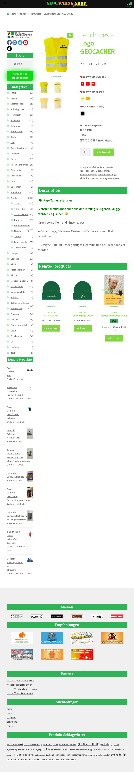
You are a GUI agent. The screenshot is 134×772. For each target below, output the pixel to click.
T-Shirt (17, 203)
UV (12, 341)
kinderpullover (60, 750)
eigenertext (46, 744)
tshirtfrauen (22, 759)
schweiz (88, 755)
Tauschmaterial (19, 325)
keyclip (38, 749)
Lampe (14, 253)
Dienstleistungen (19, 148)
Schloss (15, 297)
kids (44, 749)
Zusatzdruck (20, 247)
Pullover (18, 220)
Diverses (15, 153)
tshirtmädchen (51, 759)
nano (10, 713)
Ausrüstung (17, 131)
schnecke (12, 721)
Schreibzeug (17, 308)
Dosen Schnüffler (19, 164)
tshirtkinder (40, 759)
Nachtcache (17, 286)
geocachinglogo (88, 174)
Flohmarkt (16, 114)
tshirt (122, 754)
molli (10, 726)
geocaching (103, 170)
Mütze (14, 275)
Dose (13, 159)
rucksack (50, 754)
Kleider (22, 13)
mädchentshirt (118, 750)
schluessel (61, 754)
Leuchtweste (34, 13)
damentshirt (35, 744)
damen (27, 744)
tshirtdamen (12, 759)
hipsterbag (19, 749)
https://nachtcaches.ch (20, 693)
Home (13, 13)
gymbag (10, 749)
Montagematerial (19, 280)
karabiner (29, 749)
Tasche (14, 319)
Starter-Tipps (18, 103)
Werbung (15, 347)
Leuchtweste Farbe (92, 91)
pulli (21, 754)
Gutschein (16, 186)
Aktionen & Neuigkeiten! (20, 75)
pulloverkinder (40, 755)
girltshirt (116, 744)
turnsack (62, 759)
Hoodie (17, 230)
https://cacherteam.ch (19, 684)
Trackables (16, 336)
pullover (29, 754)
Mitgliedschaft (18, 269)
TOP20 (14, 98)
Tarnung (15, 314)
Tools (13, 330)
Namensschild (18, 291)
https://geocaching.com (20, 680)
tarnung (103, 178)
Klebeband (16, 192)
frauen (55, 744)
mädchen (108, 750)
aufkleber (12, 744)
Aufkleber (15, 120)
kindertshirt (72, 750)
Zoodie (17, 236)
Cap (13, 142)
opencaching (12, 755)
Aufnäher (15, 125)
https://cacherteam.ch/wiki (22, 689)
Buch (13, 136)
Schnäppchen (18, 109)
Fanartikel (16, 175)
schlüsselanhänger (76, 754)
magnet (11, 717)
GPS (13, 181)
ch (22, 744)
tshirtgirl (31, 759)
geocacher (91, 170)
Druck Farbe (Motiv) (92, 106)
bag (19, 745)
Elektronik (16, 170)
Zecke (14, 352)
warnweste (113, 178)
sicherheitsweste (89, 178)
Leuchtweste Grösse (93, 76)
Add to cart (103, 152)
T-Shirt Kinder (21, 214)
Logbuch (15, 258)
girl (111, 744)
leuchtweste (104, 174)
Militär (14, 264)
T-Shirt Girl (19, 208)
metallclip (98, 749)
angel (10, 709)
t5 (108, 755)
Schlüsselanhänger (20, 302)
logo (113, 174)
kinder (50, 749)
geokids (104, 744)
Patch (14, 92)
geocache (72, 744)
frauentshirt (64, 744)
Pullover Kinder (22, 225)
